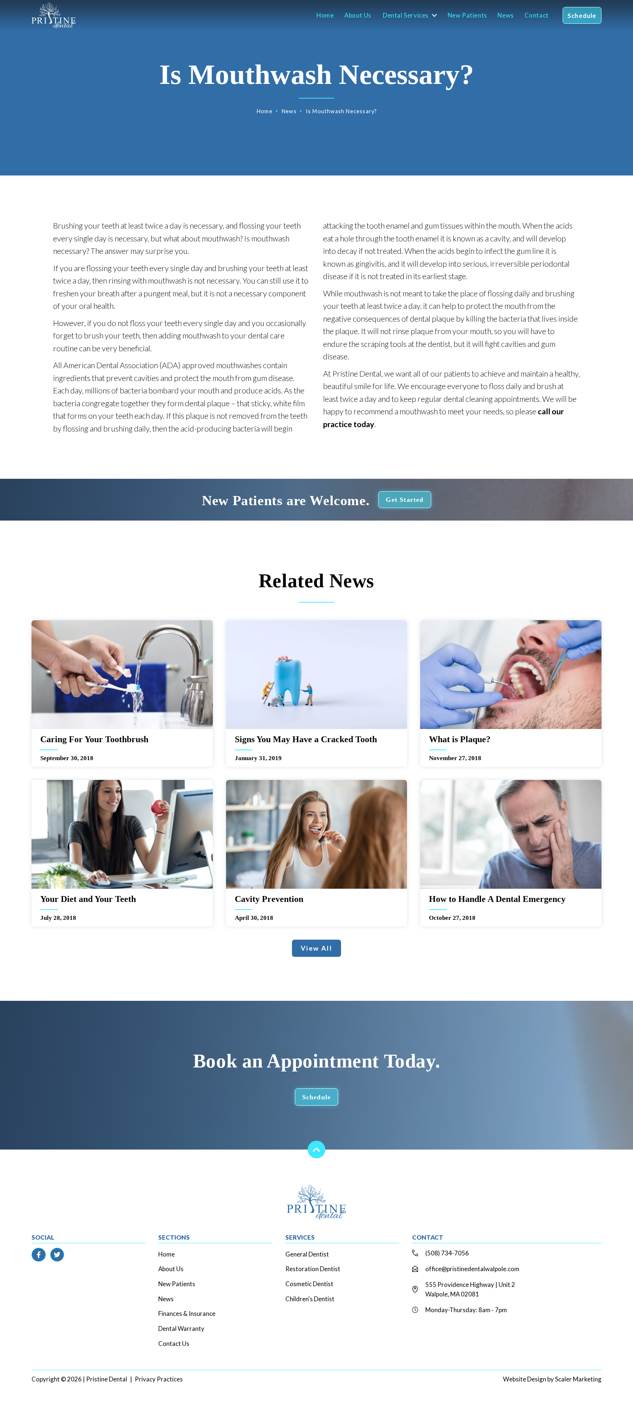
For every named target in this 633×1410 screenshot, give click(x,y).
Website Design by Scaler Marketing (552, 1379)
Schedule (582, 15)
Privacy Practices (159, 1379)
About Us (357, 15)
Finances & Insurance (186, 1313)
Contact (537, 15)
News (505, 15)
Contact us (173, 1343)
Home (325, 15)
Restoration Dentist (312, 1269)
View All (316, 948)
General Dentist (307, 1254)
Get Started (404, 499)
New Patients (467, 15)
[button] (408, 15)
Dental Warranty (181, 1328)
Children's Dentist (309, 1299)
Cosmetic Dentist (309, 1284)
